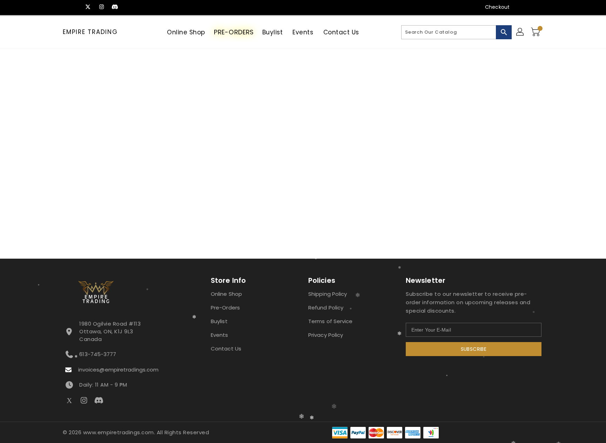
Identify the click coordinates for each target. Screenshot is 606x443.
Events (219, 335)
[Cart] (536, 32)
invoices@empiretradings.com (118, 369)
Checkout (497, 7)
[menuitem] (186, 32)
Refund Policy (325, 307)
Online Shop (226, 294)
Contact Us (226, 348)
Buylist (219, 321)
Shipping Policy (327, 294)
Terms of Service (330, 321)
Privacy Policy (325, 335)
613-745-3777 (97, 354)
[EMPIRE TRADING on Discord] (114, 7)
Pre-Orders (225, 307)
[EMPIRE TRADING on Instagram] (101, 7)
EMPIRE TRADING (90, 31)
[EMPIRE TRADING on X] (88, 7)
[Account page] (520, 32)
